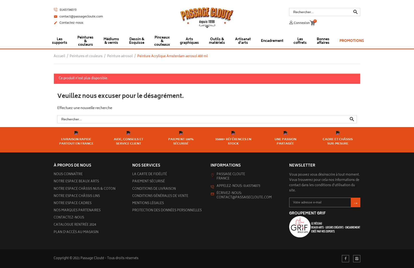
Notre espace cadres (73, 203)
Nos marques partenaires (77, 210)
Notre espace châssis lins (77, 196)
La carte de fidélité (149, 174)
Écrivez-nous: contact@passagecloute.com (244, 196)
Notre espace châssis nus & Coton (84, 189)
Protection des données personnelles (167, 210)
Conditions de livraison (154, 189)
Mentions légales (148, 203)
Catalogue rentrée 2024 (75, 225)
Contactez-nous (68, 23)
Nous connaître (68, 174)
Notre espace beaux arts (76, 181)
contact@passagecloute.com (78, 17)
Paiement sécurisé (148, 181)
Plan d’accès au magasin (76, 232)
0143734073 (67, 10)
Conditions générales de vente (160, 196)
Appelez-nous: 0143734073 (238, 186)
